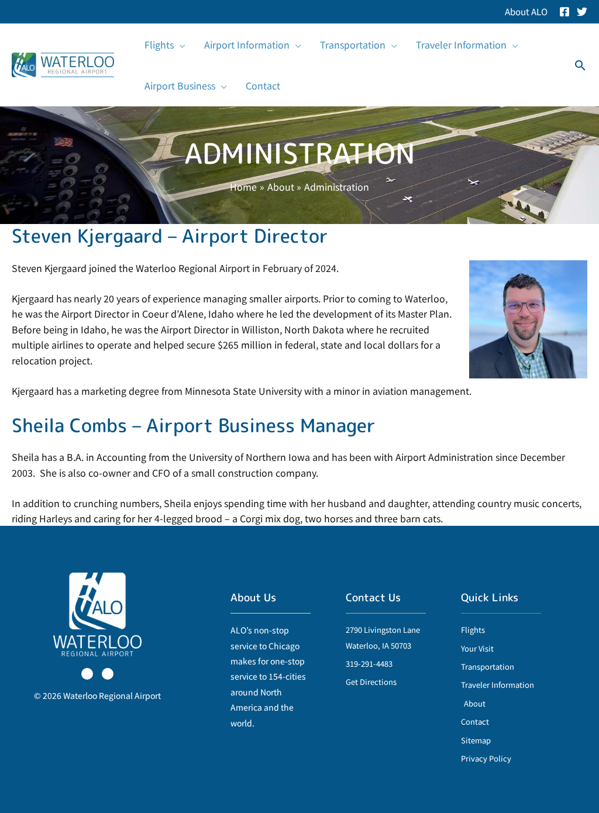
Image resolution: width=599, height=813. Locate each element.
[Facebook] (564, 11)
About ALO (526, 11)
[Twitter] (582, 11)
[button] (179, 44)
